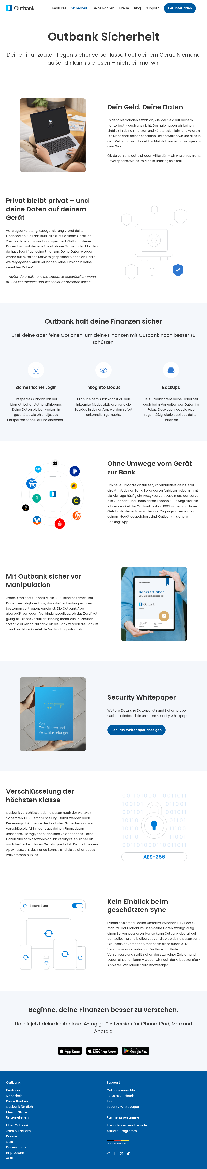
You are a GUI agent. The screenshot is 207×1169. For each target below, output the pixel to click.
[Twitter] (122, 1153)
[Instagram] (108, 1153)
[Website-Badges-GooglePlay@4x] (135, 1048)
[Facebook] (115, 1153)
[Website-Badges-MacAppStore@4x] (102, 1048)
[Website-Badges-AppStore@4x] (70, 1048)
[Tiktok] (128, 1153)
